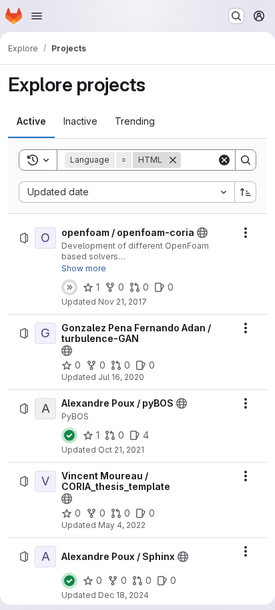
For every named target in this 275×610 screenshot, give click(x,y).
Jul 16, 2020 (121, 377)
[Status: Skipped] (69, 287)
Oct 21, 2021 (121, 450)
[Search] (245, 160)
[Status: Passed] (69, 435)
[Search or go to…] (236, 16)
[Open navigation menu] (36, 16)
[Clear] (224, 160)
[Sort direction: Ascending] (245, 192)
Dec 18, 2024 (123, 595)
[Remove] (173, 160)
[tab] (31, 121)
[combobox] (126, 192)
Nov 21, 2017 (122, 302)
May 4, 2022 (122, 525)
